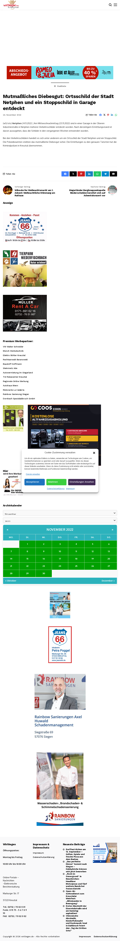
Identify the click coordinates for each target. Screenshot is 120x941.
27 (109, 566)
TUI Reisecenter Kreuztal (15, 377)
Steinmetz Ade (10, 368)
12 (93, 551)
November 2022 (60, 529)
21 (11, 566)
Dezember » (108, 580)
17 (60, 558)
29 (27, 573)
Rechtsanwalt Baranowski (15, 359)
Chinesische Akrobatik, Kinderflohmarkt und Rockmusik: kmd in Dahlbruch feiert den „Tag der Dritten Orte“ (76, 923)
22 (27, 566)
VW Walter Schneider (13, 346)
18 (76, 558)
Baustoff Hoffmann (12, 364)
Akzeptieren (32, 482)
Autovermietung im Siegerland (18, 372)
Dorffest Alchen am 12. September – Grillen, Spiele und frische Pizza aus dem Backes (76, 854)
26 (92, 566)
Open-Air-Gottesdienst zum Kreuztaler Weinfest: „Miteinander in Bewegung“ (75, 897)
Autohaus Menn (10, 385)
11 (76, 551)
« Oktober (10, 580)
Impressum (70, 488)
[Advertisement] (60, 37)
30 (43, 573)
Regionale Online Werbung (16, 381)
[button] (94, 452)
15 (27, 558)
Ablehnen (53, 482)
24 (60, 566)
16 (44, 558)
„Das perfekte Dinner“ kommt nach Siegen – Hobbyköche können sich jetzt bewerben (76, 866)
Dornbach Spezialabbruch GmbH (19, 398)
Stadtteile (61, 86)
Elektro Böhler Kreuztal (14, 355)
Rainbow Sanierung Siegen (16, 394)
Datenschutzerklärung (56, 488)
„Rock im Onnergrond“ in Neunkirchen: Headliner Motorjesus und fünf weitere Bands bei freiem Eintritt (76, 881)
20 (109, 558)
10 (60, 551)
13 (109, 551)
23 (44, 566)
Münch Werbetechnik (13, 351)
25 (76, 566)
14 (11, 558)
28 (11, 573)
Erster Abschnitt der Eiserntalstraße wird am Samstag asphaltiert (76, 909)
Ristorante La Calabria (13, 390)
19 (93, 558)
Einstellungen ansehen (82, 482)
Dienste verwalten (33, 474)
